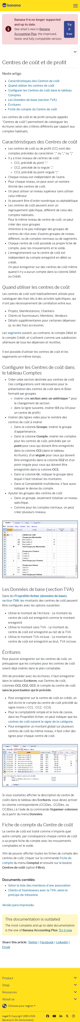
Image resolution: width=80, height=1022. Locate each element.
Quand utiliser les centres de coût (31, 86)
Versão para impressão (18, 905)
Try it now (65, 930)
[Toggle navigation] (74, 6)
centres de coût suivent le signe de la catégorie (40, 722)
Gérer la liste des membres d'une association (39, 885)
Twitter (33, 942)
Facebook (47, 942)
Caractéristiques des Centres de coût (34, 81)
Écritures (14, 105)
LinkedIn (62, 942)
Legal (5, 1016)
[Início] (14, 5)
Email (6, 947)
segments (14, 333)
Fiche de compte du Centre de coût (32, 109)
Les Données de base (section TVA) (32, 100)
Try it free (69, 29)
